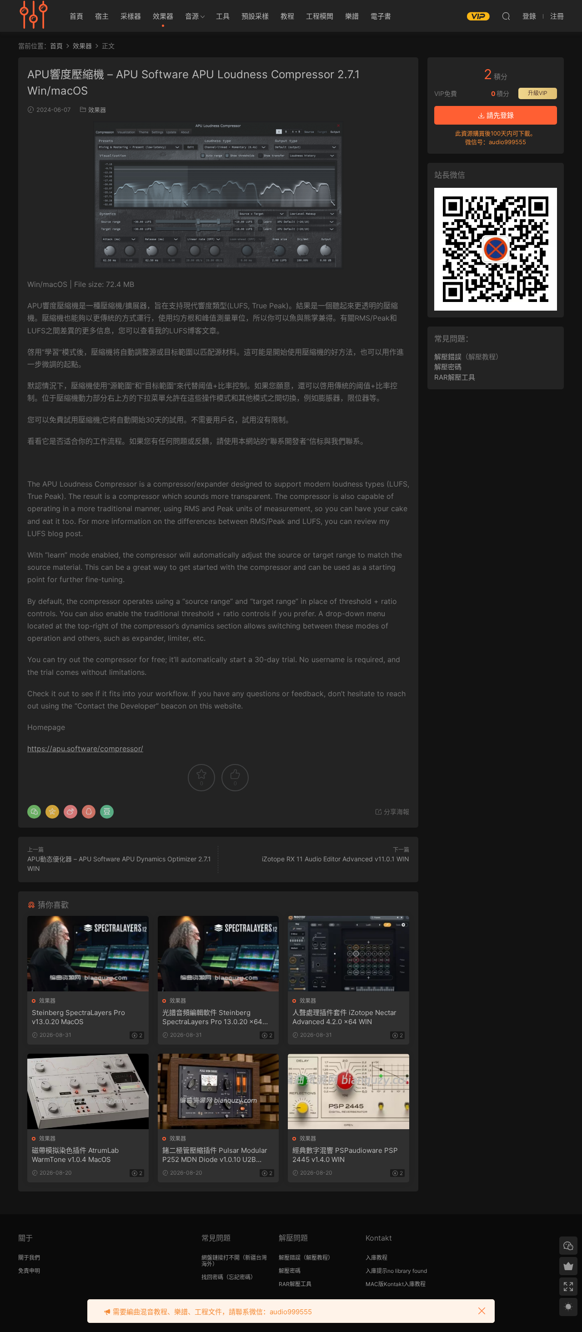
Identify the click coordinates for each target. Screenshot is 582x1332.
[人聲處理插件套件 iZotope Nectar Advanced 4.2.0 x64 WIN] (348, 953)
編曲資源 (34, 16)
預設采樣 (255, 16)
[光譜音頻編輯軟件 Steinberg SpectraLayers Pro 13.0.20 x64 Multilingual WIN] (218, 953)
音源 (192, 16)
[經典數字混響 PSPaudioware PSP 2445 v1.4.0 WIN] (348, 1091)
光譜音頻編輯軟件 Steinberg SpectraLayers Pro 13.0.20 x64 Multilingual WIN (212, 1017)
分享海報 (395, 811)
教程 (287, 16)
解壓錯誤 (448, 356)
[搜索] (506, 15)
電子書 (381, 16)
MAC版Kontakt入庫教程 (396, 1284)
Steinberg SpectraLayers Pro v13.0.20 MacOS (78, 1017)
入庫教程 (376, 1257)
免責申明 (29, 1270)
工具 (223, 16)
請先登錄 (499, 115)
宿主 (102, 16)
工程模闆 (319, 16)
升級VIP (537, 93)
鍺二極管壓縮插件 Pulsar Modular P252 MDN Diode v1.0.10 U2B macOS (214, 1155)
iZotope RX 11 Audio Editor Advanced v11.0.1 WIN (335, 859)
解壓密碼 (448, 366)
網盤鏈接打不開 (220, 1257)
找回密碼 (212, 1277)
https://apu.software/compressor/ (85, 748)
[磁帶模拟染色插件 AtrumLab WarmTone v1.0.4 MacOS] (88, 1091)
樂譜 (352, 16)
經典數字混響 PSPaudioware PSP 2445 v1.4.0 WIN (345, 1155)
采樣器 (130, 16)
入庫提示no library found (396, 1270)
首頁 (76, 16)
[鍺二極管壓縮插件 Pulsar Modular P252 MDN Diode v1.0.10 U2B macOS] (218, 1091)
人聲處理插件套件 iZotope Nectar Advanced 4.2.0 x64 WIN (344, 1017)
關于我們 (29, 1257)
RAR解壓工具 (454, 377)
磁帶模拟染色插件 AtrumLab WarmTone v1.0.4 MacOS (75, 1155)
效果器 (163, 16)
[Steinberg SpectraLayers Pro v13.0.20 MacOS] (88, 953)
